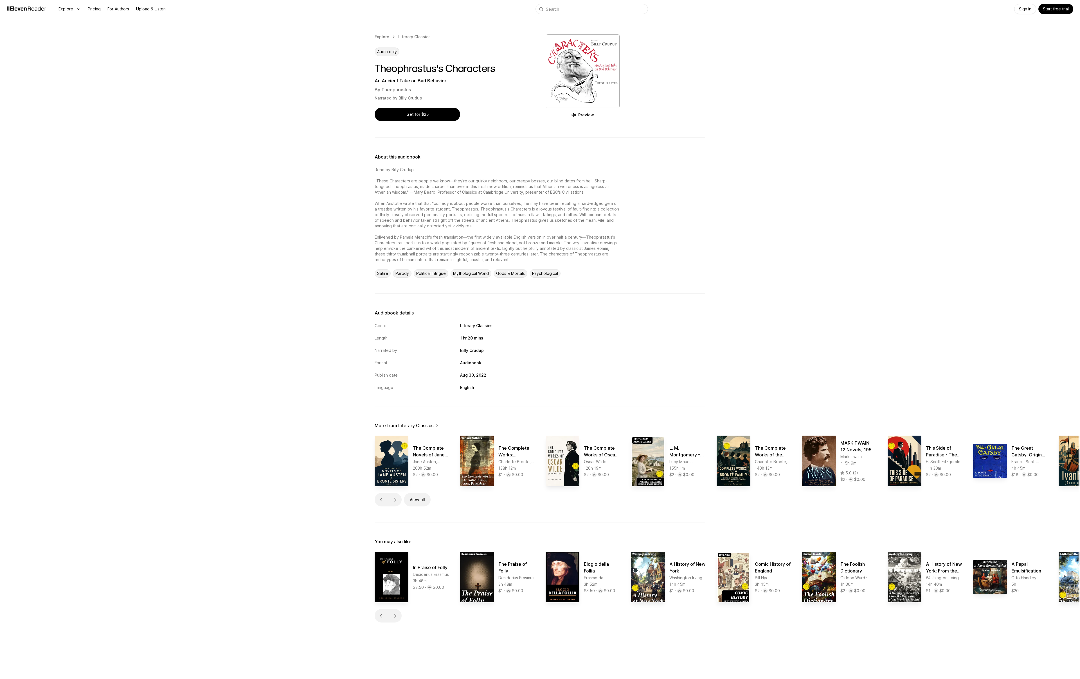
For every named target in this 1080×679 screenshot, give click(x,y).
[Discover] (78, 9)
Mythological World (471, 273)
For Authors (118, 8)
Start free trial (1056, 8)
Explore (65, 8)
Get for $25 (417, 114)
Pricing (94, 8)
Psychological (545, 273)
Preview (586, 114)
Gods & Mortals (510, 273)
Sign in (1025, 8)
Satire (382, 273)
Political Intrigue (431, 273)
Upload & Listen (151, 8)
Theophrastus (396, 89)
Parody (402, 273)
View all (417, 499)
